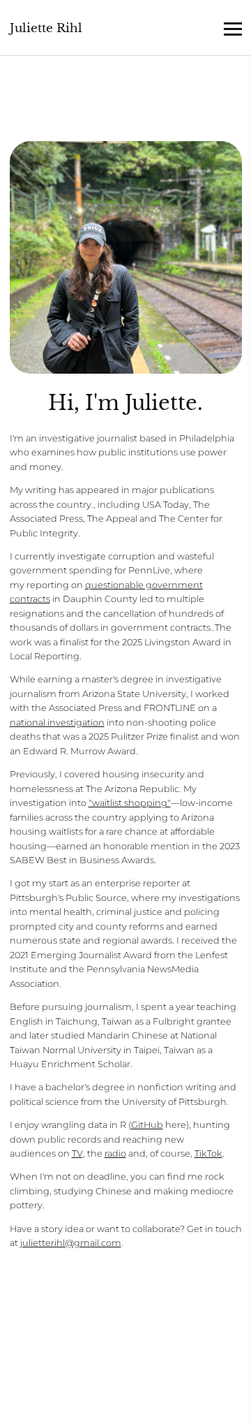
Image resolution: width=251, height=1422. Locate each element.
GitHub (147, 1125)
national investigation (57, 722)
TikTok (208, 1153)
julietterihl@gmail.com (70, 1243)
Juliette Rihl (46, 28)
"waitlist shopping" (130, 803)
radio (115, 1153)
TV (77, 1153)
